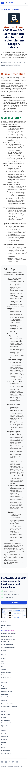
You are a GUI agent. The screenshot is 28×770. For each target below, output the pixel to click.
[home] (7, 3)
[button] (25, 3)
